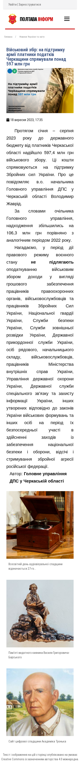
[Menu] (67, 19)
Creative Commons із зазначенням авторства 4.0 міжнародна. (40, 759)
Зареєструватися (30, 4)
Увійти (12, 4)
